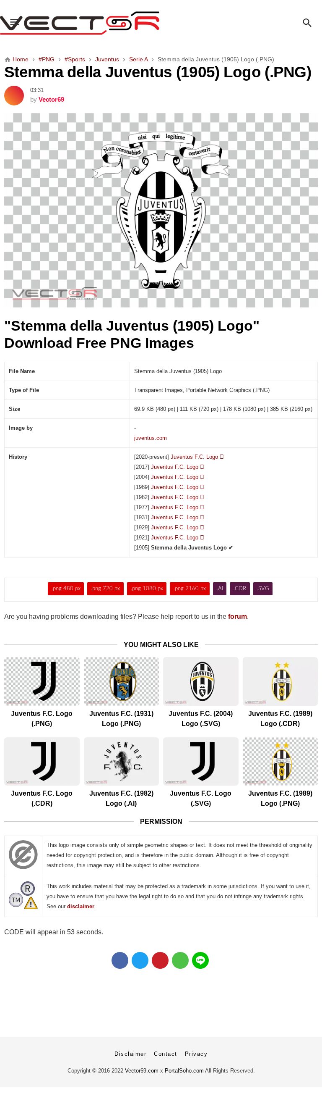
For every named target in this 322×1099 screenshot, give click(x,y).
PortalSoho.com (184, 1070)
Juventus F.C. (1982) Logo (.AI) (121, 798)
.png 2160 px (190, 589)
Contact (165, 1054)
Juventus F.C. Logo (197, 457)
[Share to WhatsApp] (180, 960)
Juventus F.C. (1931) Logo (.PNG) (121, 718)
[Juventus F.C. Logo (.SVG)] (201, 761)
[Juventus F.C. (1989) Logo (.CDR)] (280, 681)
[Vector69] (161, 23)
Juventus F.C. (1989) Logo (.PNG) (280, 798)
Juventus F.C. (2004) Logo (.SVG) (201, 718)
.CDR (240, 589)
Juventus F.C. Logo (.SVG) (200, 798)
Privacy (196, 1054)
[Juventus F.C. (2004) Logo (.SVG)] (201, 681)
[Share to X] (140, 960)
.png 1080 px (147, 589)
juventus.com (150, 438)
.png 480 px (66, 589)
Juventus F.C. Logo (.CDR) (42, 798)
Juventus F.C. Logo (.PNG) (42, 718)
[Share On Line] (200, 960)
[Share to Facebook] (120, 960)
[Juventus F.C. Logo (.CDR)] (42, 761)
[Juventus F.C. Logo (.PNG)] (42, 681)
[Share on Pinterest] (160, 960)
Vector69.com (141, 1070)
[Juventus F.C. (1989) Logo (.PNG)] (280, 761)
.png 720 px (105, 589)
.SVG (263, 589)
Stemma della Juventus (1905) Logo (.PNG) (157, 72)
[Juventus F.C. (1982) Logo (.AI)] (121, 761)
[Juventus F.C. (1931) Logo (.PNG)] (121, 681)
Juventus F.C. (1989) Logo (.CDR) (280, 718)
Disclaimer (130, 1054)
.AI (220, 589)
